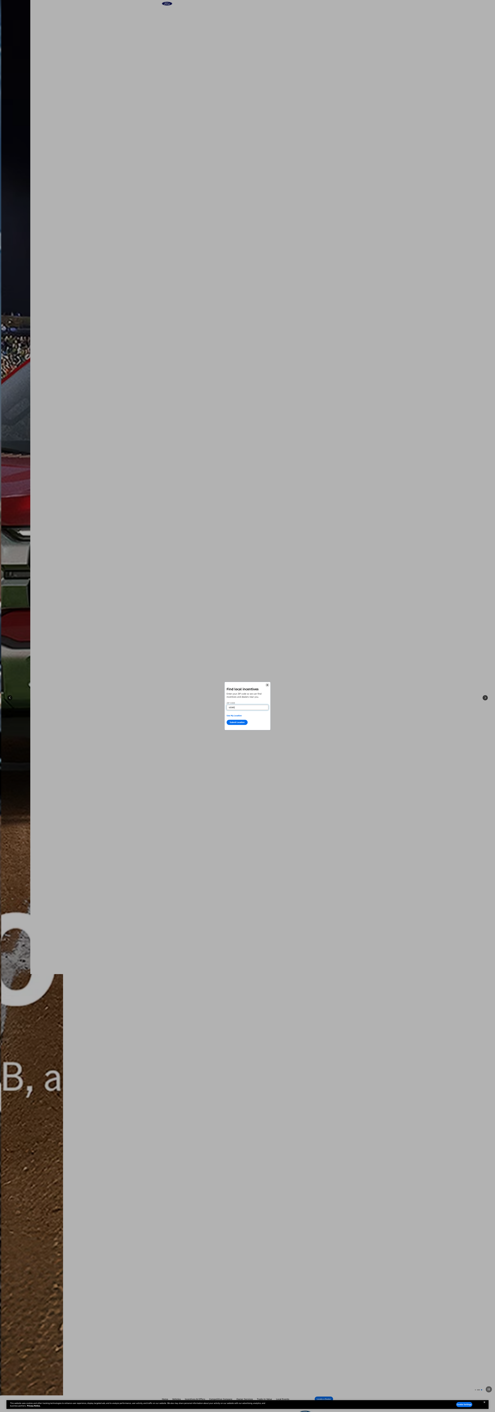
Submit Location (237, 722)
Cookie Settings (464, 1404)
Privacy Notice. (33, 1406)
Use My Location (234, 715)
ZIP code (231, 703)
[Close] (267, 685)
